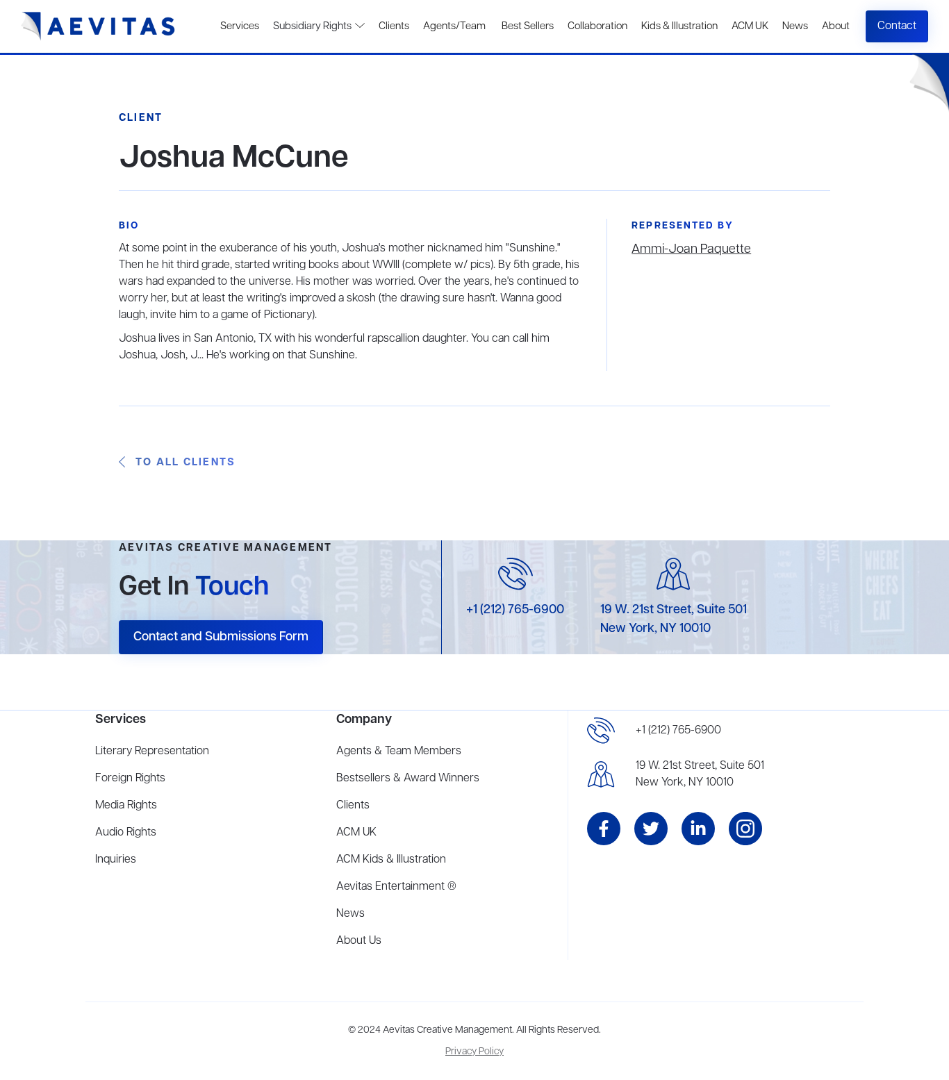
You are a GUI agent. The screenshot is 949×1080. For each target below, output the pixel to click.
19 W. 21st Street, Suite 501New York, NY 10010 (700, 774)
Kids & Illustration (679, 26)
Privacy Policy (474, 1051)
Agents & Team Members (398, 751)
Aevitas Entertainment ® (396, 887)
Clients (394, 26)
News (795, 26)
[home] (98, 26)
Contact (896, 26)
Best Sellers (527, 26)
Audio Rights (125, 832)
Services (239, 26)
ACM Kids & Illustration (391, 859)
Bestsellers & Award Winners (407, 778)
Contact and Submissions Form (220, 637)
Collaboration (597, 26)
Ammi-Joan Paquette (691, 249)
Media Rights (126, 805)
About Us (358, 941)
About (836, 26)
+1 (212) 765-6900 (515, 609)
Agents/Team (454, 26)
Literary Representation (152, 751)
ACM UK (750, 26)
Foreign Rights (130, 778)
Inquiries (115, 859)
